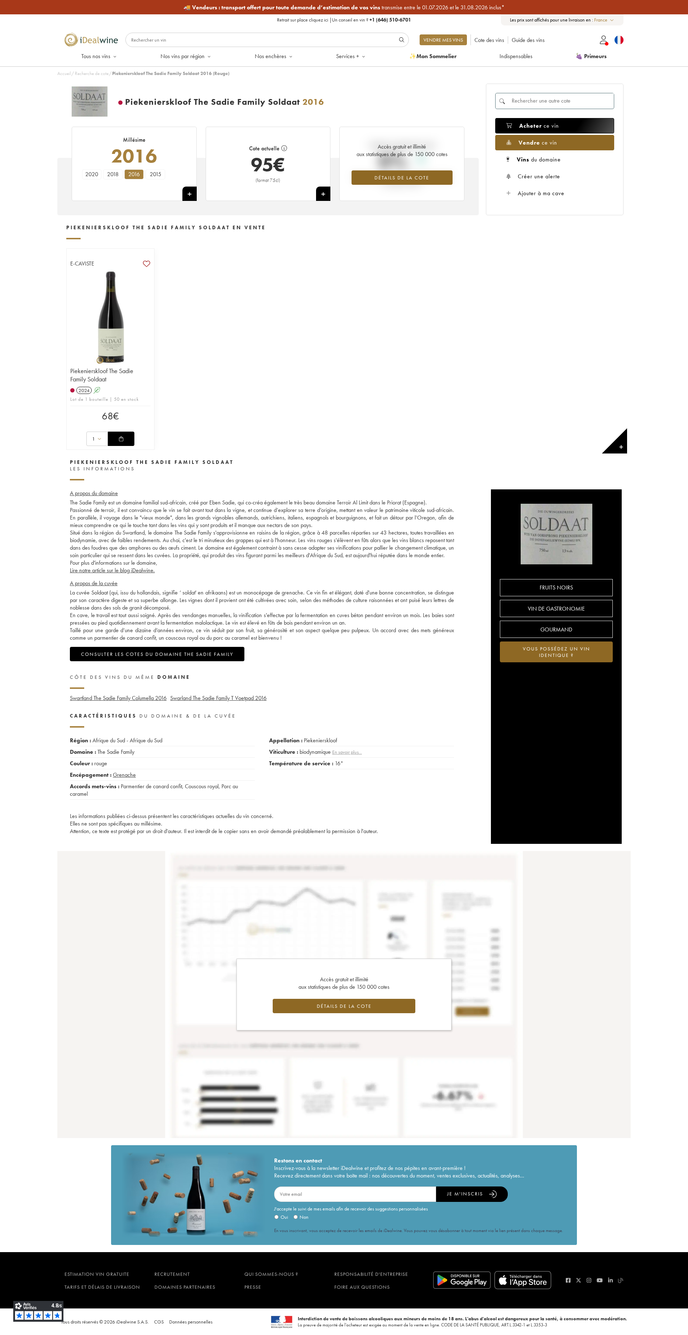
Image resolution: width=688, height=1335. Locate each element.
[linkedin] (610, 1280)
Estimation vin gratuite (96, 1274)
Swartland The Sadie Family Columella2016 (118, 698)
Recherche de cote (92, 73)
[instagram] (589, 1280)
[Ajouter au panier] (121, 439)
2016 (134, 174)
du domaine (539, 159)
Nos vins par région (183, 56)
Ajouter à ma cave (541, 193)
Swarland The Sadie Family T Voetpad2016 (218, 698)
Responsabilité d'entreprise (371, 1274)
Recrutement (172, 1274)
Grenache (124, 775)
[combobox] (604, 20)
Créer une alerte (539, 176)
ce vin (539, 126)
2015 (155, 174)
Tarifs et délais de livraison (102, 1287)
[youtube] (600, 1280)
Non (304, 1217)
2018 (113, 174)
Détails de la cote (401, 177)
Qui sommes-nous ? (271, 1274)
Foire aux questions (362, 1287)
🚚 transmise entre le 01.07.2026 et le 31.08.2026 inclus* (344, 7)
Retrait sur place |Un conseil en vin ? (344, 20)
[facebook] (568, 1280)
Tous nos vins (95, 56)
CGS (159, 1321)
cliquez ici (318, 20)
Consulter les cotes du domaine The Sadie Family (157, 654)
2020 (91, 174)
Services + (347, 56)
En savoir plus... (347, 752)
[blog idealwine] (621, 1280)
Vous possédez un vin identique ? (556, 651)
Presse (252, 1287)
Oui (284, 1217)
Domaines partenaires (184, 1287)
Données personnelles (190, 1321)
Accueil (64, 73)
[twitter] (578, 1280)
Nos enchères (270, 56)
